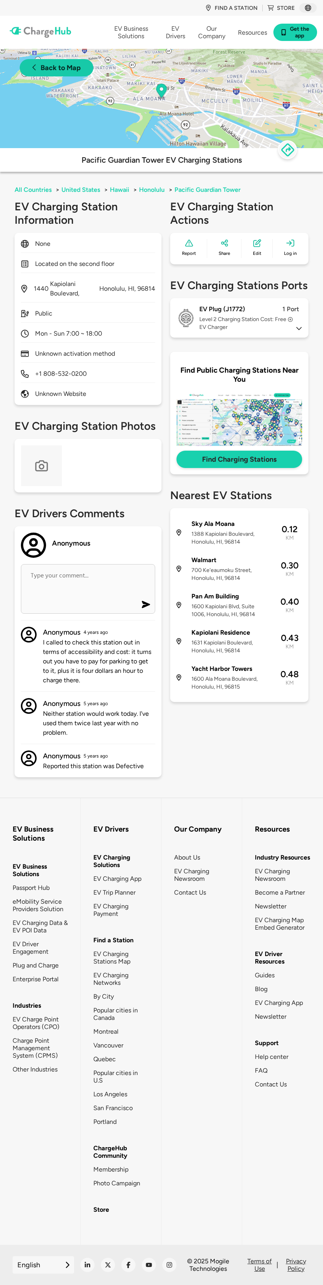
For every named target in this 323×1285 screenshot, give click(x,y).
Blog (261, 989)
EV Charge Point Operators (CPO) (36, 1023)
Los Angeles (110, 1094)
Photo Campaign (116, 1183)
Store (286, 8)
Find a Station (113, 940)
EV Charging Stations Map (111, 957)
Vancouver (108, 1045)
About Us (187, 857)
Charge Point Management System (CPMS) (35, 1048)
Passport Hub (31, 887)
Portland (105, 1121)
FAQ (261, 1070)
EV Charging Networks (110, 978)
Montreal (106, 1031)
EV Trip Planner (114, 892)
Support (266, 1043)
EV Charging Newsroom (191, 874)
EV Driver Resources (269, 957)
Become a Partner (280, 892)
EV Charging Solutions (111, 861)
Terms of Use (259, 1264)
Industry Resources (282, 857)
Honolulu (152, 189)
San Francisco (113, 1108)
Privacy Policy (296, 1264)
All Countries (33, 189)
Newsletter (270, 906)
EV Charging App (117, 878)
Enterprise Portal (36, 979)
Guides (265, 975)
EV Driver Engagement (30, 947)
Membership (110, 1169)
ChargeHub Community (110, 1151)
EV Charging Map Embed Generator (279, 923)
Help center (271, 1056)
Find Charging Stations (239, 459)
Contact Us (190, 892)
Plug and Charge (36, 965)
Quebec (104, 1059)
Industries (27, 1005)
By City (103, 996)
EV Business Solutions (30, 870)
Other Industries (35, 1069)
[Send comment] (146, 604)
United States (80, 189)
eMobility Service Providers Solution (38, 905)
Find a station (236, 8)
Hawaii (119, 189)
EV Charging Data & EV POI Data (40, 926)
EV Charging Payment (110, 909)
